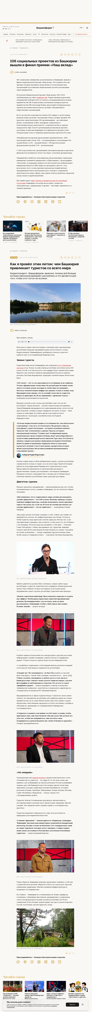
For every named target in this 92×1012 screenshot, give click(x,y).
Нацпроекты (24, 48)
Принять (72, 1005)
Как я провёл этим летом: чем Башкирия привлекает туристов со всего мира (29, 40)
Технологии (44, 34)
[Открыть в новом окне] (18, 201)
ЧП (39, 34)
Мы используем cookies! (19, 1002)
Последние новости (81, 34)
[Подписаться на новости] (59, 201)
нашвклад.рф (42, 97)
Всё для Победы (61, 34)
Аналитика (23, 251)
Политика (12, 34)
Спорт (35, 34)
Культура (52, 34)
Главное (5, 34)
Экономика (20, 34)
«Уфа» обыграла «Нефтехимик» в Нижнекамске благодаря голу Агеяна (60, 40)
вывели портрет (39, 778)
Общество (28, 34)
